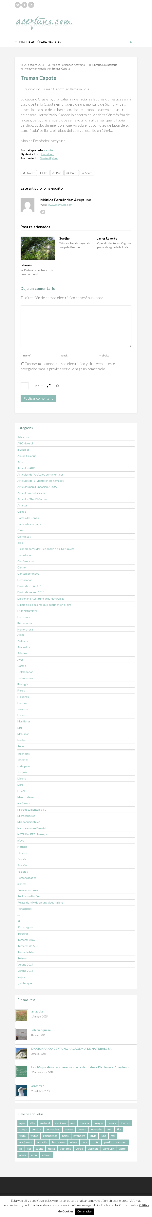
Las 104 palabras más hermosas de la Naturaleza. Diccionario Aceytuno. (80, 1067)
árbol (34, 1155)
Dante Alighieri (49, 158)
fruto (22, 1135)
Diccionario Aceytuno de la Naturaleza (40, 598)
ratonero (121, 1142)
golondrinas (50, 1135)
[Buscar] (131, 42)
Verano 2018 (25, 970)
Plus (58, 173)
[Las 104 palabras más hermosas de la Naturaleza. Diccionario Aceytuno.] (21, 1071)
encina (69, 1129)
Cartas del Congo (28, 518)
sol (29, 1148)
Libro (20, 784)
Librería (96, 64)
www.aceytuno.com (60, 204)
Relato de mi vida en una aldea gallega (40, 902)
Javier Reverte (107, 238)
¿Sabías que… (25, 983)
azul (72, 1123)
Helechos (23, 696)
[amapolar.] (21, 1015)
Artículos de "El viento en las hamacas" (41, 480)
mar (113, 1135)
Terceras (22, 933)
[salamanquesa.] (21, 1034)
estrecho (97, 1129)
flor (119, 1129)
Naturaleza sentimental (31, 828)
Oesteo (22, 853)
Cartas (125, 1123)
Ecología (22, 684)
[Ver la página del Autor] (27, 205)
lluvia (93, 1135)
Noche (21, 740)
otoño (95, 1142)
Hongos (22, 703)
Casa (20, 530)
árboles (46, 1155)
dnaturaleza (53, 1129)
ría (18, 915)
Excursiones (24, 623)
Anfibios (22, 641)
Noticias (22, 846)
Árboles (22, 653)
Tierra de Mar (25, 952)
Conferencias (25, 561)
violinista (93, 1148)
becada (84, 1123)
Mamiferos (23, 721)
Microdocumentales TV (32, 809)
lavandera (79, 1135)
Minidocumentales (28, 821)
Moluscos (23, 734)
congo (23, 1129)
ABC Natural (25, 443)
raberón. (26, 265)
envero (82, 1129)
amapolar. (37, 1011)
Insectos (22, 709)
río (21, 1148)
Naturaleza (59, 1142)
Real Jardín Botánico (29, 896)
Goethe (64, 238)
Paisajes (22, 865)
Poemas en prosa (28, 890)
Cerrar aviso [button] (84, 1211)
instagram (23, 766)
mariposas (23, 803)
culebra (36, 1129)
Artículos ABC (26, 468)
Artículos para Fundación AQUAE (37, 486)
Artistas (22, 505)
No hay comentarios (47, 68)
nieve (20, 840)
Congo (21, 567)
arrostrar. (37, 1086)
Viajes (21, 977)
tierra (51, 1148)
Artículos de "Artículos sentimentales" (41, 474)
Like (44, 173)
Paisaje (21, 859)
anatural (45, 1123)
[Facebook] (24, 5)
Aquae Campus (26, 456)
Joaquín (22, 772)
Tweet (30, 173)
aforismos (23, 449)
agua (22, 1123)
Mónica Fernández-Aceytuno (68, 64)
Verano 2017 (25, 964)
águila (23, 1155)
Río (19, 921)
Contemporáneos (28, 573)
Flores (21, 690)
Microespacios (26, 815)
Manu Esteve (25, 797)
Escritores (23, 617)
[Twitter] (18, 5)
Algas (20, 634)
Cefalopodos (25, 671)
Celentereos (25, 678)
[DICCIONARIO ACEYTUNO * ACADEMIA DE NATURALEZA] (21, 1053)
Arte (20, 462)
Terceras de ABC (28, 946)
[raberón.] (38, 248)
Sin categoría (109, 64)
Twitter (22, 958)
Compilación (24, 555)
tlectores (65, 1148)
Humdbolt (47, 154)
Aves (20, 659)
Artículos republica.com (31, 493)
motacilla (42, 1142)
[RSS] (31, 5)
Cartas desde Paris (29, 524)
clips (20, 542)
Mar (19, 727)
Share (88, 173)
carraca (112, 1123)
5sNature (23, 437)
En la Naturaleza (27, 610)
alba (32, 1123)
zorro (122, 1148)
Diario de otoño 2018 (30, 586)
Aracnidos (23, 647)
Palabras (22, 871)
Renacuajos (24, 908)
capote (48, 150)
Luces (21, 715)
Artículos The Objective (32, 499)
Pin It (73, 173)
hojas (65, 1135)
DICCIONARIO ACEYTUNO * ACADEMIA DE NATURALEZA (71, 1048)
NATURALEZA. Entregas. (33, 834)
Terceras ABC (26, 939)
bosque (98, 1123)
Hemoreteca (25, 629)
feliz (109, 1129)
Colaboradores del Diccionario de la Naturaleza (45, 548)
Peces (21, 746)
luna (103, 1135)
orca (84, 1142)
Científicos (24, 536)
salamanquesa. (41, 1030)
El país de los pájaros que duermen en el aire (44, 604)
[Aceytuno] (44, 18)
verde (79, 1148)
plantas (22, 884)
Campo (21, 511)
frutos (34, 1135)
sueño (39, 1148)
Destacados (24, 580)
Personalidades (26, 877)
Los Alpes (23, 791)
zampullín (109, 1148)
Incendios (23, 753)
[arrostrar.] (21, 1090)
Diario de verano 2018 (30, 592)
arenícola (60, 1123)
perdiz (108, 1142)
